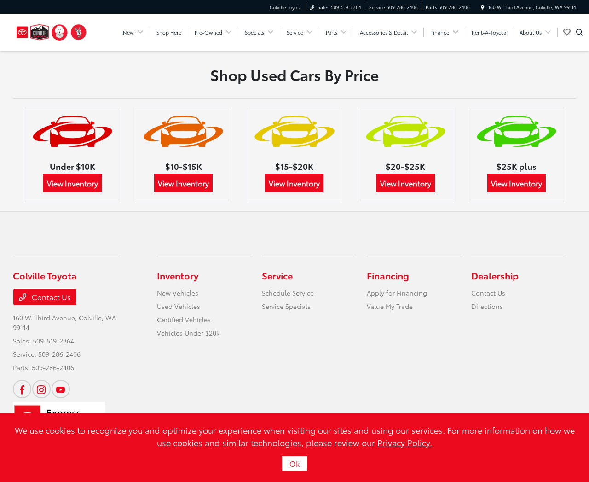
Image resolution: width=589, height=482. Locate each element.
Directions (487, 306)
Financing (388, 275)
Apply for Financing (397, 292)
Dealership (495, 275)
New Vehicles (177, 292)
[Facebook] (22, 389)
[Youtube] (61, 389)
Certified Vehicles (184, 319)
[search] (579, 32)
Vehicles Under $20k (188, 332)
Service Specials (286, 306)
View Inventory (72, 183)
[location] (483, 7)
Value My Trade (390, 306)
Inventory (177, 275)
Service (277, 275)
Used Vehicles (178, 306)
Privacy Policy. (404, 442)
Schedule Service (288, 292)
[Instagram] (41, 389)
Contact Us (50, 296)
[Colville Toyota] (51, 30)
